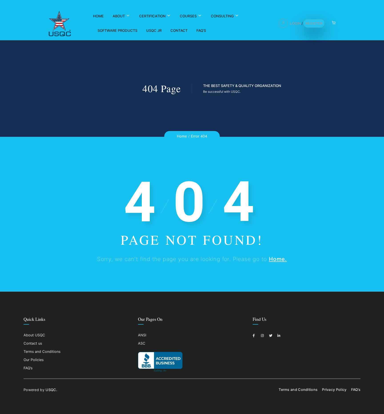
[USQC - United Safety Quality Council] (60, 23)
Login (295, 23)
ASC (141, 343)
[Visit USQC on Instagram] (263, 335)
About (119, 16)
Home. (278, 259)
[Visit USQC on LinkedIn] (280, 335)
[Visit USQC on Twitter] (272, 335)
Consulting (222, 16)
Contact (179, 30)
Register (314, 23)
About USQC (34, 335)
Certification (152, 16)
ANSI (142, 335)
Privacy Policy (334, 389)
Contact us (33, 343)
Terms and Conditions (42, 351)
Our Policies (34, 359)
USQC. (51, 390)
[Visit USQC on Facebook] (255, 335)
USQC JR (154, 30)
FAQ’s (201, 30)
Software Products (117, 30)
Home (98, 16)
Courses (188, 16)
